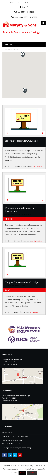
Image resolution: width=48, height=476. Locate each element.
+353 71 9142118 (10, 362)
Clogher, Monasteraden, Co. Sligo (22, 282)
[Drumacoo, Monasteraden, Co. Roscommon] (25, 187)
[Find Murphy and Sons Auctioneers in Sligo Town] (24, 376)
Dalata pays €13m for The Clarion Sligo (15, 436)
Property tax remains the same (12, 440)
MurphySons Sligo (36, 166)
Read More (32, 473)
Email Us (24, 7)
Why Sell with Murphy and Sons (12, 444)
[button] (25, 90)
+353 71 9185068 (10, 398)
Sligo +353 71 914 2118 (25, 12)
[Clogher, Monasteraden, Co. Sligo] (25, 261)
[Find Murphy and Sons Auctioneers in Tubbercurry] (24, 412)
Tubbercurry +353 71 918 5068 (25, 17)
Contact (25, 3)
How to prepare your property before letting (16, 448)
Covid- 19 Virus (7, 432)
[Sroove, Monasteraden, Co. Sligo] (25, 119)
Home (12, 3)
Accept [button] (22, 473)
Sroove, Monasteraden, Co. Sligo (21, 140)
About (18, 3)
